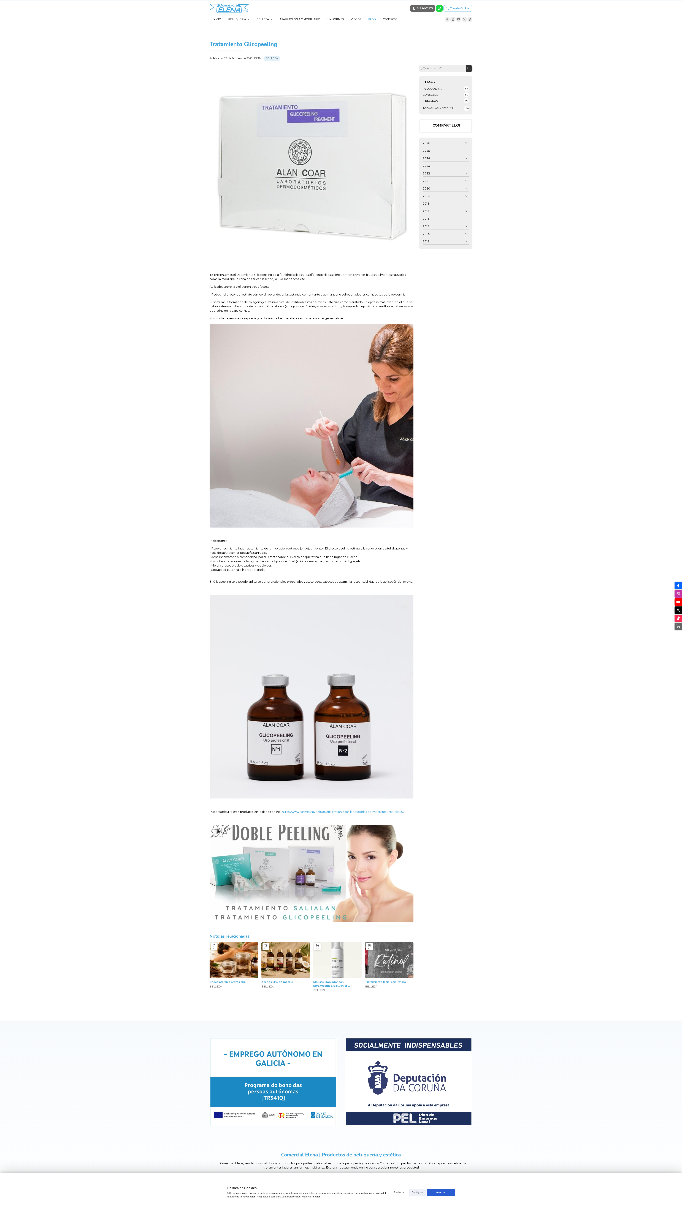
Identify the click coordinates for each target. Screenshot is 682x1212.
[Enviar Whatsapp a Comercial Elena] (439, 8)
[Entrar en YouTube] (458, 19)
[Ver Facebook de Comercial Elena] (447, 19)
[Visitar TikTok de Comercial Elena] (469, 19)
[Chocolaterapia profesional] (234, 960)
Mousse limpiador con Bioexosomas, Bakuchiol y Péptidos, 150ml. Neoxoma (331, 984)
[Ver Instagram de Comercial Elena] (452, 19)
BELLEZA (272, 58)
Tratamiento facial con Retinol (386, 982)
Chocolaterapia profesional (228, 982)
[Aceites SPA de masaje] (285, 960)
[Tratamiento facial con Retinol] (389, 960)
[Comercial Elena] (229, 8)
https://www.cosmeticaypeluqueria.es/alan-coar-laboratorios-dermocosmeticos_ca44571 (344, 812)
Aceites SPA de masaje (277, 982)
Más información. (311, 1196)
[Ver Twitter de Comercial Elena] (464, 19)
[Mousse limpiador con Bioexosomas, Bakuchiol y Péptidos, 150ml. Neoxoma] (337, 960)
